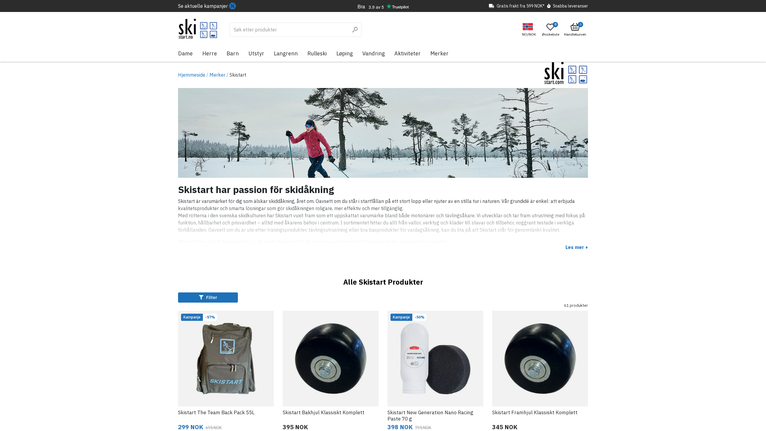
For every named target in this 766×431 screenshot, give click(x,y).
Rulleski (317, 53)
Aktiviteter (407, 53)
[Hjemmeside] (198, 29)
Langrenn (286, 53)
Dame (185, 53)
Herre (209, 53)
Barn (233, 53)
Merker (439, 53)
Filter (211, 297)
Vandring (373, 53)
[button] (530, 29)
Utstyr (256, 53)
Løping (344, 53)
